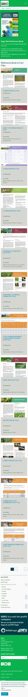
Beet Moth (22, 392)
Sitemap (3, 680)
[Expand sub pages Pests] (26, 598)
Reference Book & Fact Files (9, 99)
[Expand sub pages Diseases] (26, 596)
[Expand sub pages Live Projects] (26, 605)
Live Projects (4, 605)
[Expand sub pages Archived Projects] (26, 607)
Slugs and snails (7, 266)
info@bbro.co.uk (8, 650)
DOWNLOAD (6, 93)
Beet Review (4, 582)
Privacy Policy (5, 677)
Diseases (4, 595)
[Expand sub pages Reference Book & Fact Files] (26, 584)
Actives (18, 180)
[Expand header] (26, 3)
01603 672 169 (9, 648)
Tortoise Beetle (18, 266)
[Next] (25, 569)
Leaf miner (22, 264)
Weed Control (20, 308)
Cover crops (19, 222)
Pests (9, 140)
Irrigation (19, 99)
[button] (25, 657)
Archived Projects (5, 607)
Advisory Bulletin (5, 580)
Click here (3, 44)
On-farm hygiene (6, 589)
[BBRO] (5, 3)
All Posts (4, 577)
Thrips (12, 266)
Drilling (4, 591)
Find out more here (6, 690)
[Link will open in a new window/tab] (14, 25)
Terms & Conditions (6, 674)
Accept (4, 694)
